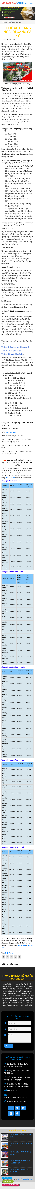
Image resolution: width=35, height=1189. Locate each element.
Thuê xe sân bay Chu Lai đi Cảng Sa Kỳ (15, 347)
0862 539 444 (10, 432)
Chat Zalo (7, 1178)
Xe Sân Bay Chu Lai (25, 1179)
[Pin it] (11, 956)
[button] (31, 1151)
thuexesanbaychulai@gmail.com (16, 1097)
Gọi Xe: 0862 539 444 (11, 1185)
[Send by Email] (19, 956)
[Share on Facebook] (3, 956)
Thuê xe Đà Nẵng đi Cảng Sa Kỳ (12, 350)
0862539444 (22, 945)
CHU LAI (14, 3)
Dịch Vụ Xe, (9, 953)
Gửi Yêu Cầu (8, 1181)
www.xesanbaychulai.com (16, 1102)
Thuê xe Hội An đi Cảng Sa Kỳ (12, 354)
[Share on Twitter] (7, 956)
